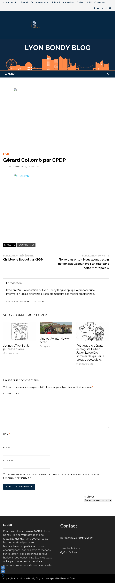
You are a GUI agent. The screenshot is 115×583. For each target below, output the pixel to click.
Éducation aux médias (63, 2)
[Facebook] (94, 8)
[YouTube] (98, 8)
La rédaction (17, 167)
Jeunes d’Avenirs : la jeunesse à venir (16, 347)
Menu (11, 74)
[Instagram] (107, 8)
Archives (89, 496)
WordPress (60, 578)
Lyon (6, 154)
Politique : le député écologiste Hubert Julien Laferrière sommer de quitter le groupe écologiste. (90, 352)
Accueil (24, 2)
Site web (8, 461)
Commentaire (11, 394)
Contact (80, 2)
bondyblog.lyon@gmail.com (76, 537)
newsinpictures (26, 245)
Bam (72, 578)
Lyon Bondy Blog (31, 578)
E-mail (7, 447)
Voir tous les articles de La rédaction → (26, 301)
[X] (103, 8)
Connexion (99, 2)
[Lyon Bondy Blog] (57, 54)
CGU (89, 2)
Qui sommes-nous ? (40, 2)
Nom (6, 434)
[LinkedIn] (110, 8)
